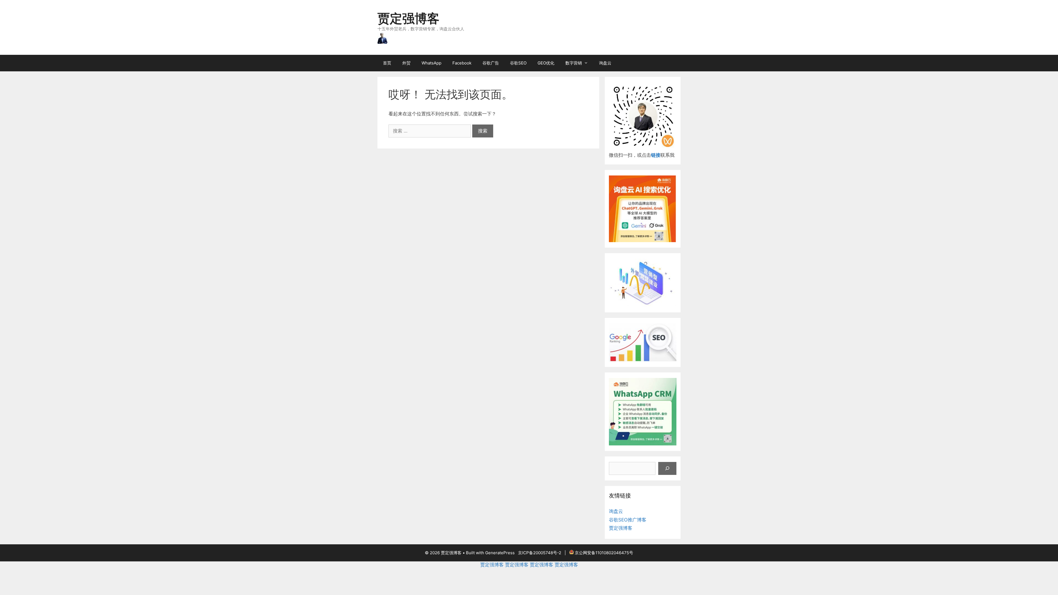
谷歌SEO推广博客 (627, 520)
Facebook (461, 63)
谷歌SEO (518, 63)
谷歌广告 (490, 63)
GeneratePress (500, 552)
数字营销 (573, 63)
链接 (655, 155)
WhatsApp (431, 63)
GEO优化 (546, 63)
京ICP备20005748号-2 (539, 552)
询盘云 (605, 63)
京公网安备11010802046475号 (604, 552)
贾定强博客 (408, 18)
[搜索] (667, 468)
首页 (387, 63)
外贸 (406, 63)
